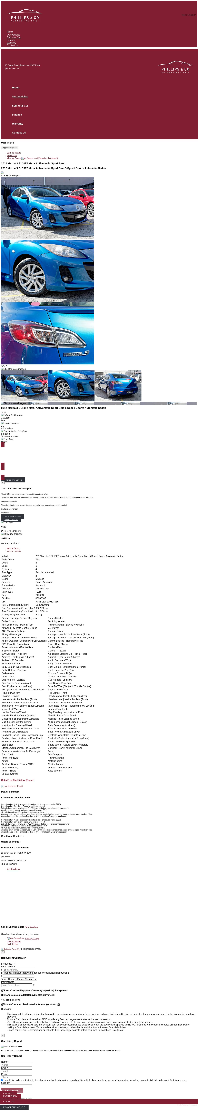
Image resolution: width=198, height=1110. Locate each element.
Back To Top (12, 944)
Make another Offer (12, 517)
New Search (12, 156)
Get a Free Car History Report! (17, 780)
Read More (7, 836)
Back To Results (14, 153)
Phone (4, 1074)
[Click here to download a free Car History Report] (12, 786)
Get (13, 869)
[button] (99, 1009)
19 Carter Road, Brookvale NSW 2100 (22, 65)
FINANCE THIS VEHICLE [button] (14, 1107)
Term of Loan (7, 979)
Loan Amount (8, 966)
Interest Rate (7, 982)
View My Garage (32, 158)
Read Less (18, 836)
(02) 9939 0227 (12, 68)
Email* (4, 1068)
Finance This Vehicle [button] (13, 480)
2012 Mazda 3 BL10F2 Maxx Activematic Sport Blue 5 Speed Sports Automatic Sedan (53, 168)
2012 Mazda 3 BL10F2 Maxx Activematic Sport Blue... (34, 163)
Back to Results (11, 520)
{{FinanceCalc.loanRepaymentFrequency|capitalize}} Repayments (35, 973)
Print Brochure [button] (31, 927)
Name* (4, 1062)
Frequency (6, 964)
